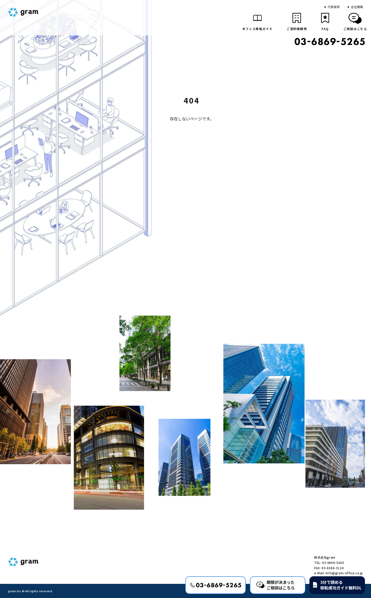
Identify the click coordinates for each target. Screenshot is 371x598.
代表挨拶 (334, 7)
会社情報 (357, 7)
